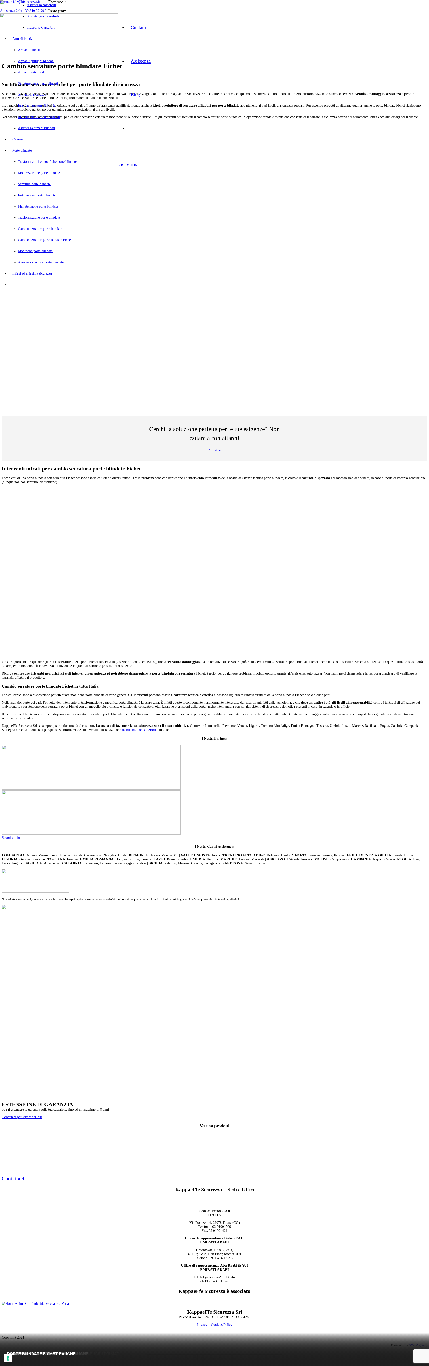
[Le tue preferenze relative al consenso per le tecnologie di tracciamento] (8, 1358)
